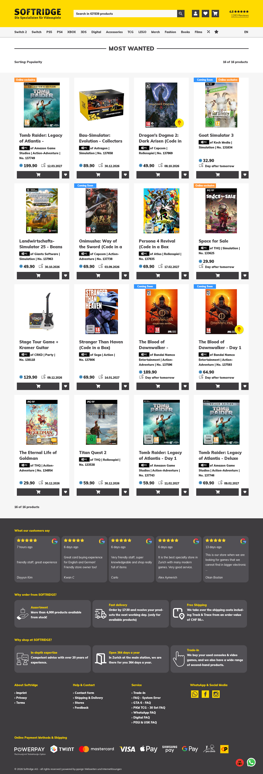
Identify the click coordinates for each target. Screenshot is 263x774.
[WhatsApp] (195, 697)
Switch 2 (20, 32)
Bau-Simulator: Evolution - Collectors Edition (100, 141)
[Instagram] (216, 697)
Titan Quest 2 (92, 452)
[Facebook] (205, 697)
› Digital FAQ (141, 717)
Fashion (170, 32)
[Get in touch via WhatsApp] (251, 762)
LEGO (142, 32)
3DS (84, 32)
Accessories (114, 32)
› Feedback (80, 708)
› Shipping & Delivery (88, 698)
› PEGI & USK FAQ (144, 722)
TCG (131, 32)
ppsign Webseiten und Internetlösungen (99, 769)
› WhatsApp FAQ (144, 712)
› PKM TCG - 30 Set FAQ (148, 708)
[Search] (181, 13)
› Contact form (83, 693)
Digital (96, 32)
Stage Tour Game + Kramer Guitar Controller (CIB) (38, 347)
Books (185, 32)
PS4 (59, 32)
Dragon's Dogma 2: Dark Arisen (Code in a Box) (160, 141)
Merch (155, 32)
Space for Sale (213, 241)
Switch (37, 32)
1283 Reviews (240, 15)
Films (198, 32)
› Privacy (20, 698)
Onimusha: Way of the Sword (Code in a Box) (100, 246)
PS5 (49, 32)
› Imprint (20, 693)
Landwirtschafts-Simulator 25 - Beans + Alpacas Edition (40, 246)
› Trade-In (138, 693)
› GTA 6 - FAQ (141, 703)
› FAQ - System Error (146, 698)
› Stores (78, 703)
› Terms (19, 703)
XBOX (71, 32)
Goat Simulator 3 (216, 135)
